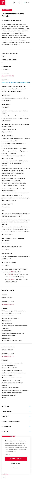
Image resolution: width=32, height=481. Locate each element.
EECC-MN (13, 272)
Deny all (16, 467)
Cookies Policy (5, 474)
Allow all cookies (16, 458)
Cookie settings (16, 463)
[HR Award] (4, 477)
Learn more (7, 454)
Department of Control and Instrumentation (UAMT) (16, 82)
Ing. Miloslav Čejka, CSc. (8, 76)
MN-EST (11, 274)
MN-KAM (11, 279)
